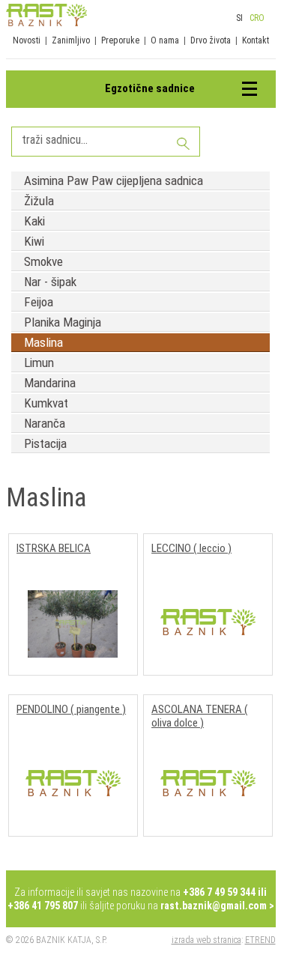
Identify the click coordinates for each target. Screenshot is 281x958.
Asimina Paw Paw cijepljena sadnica (113, 180)
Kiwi (34, 241)
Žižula (39, 200)
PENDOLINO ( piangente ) (71, 709)
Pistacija (45, 443)
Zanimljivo (71, 40)
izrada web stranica (206, 940)
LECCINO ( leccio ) (191, 548)
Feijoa (38, 301)
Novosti (26, 40)
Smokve (43, 261)
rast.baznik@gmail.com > (217, 906)
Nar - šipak (50, 281)
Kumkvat (46, 402)
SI (239, 18)
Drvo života (210, 40)
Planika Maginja (62, 322)
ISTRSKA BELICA (53, 548)
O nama (165, 40)
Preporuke (120, 40)
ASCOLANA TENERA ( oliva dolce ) (199, 716)
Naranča (44, 423)
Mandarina (50, 382)
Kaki (34, 220)
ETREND (260, 940)
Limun (39, 362)
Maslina (43, 342)
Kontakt (255, 40)
